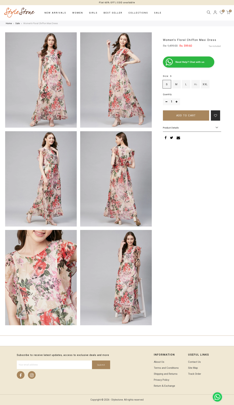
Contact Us (194, 361)
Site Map (193, 367)
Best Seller (113, 12)
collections (138, 12)
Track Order (194, 373)
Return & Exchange (164, 385)
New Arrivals (55, 12)
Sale (158, 12)
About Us (159, 361)
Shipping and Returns (165, 373)
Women (77, 12)
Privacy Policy (161, 379)
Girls (93, 12)
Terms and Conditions (166, 367)
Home (9, 23)
